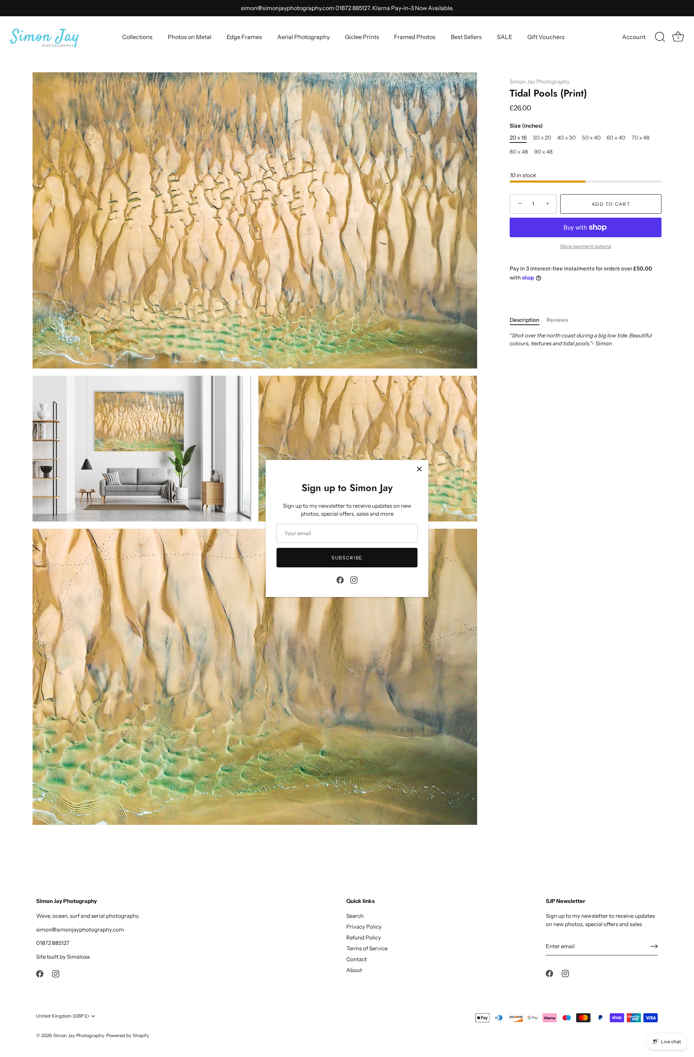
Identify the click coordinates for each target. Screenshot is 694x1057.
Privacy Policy (364, 926)
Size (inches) (526, 126)
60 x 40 (616, 138)
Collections (137, 37)
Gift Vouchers (546, 37)
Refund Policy (363, 937)
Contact (356, 959)
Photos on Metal (189, 37)
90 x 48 (543, 152)
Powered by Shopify (127, 1035)
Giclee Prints (362, 37)
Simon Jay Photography (540, 81)
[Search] (660, 37)
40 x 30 (566, 138)
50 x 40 (591, 138)
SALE (504, 37)
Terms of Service (366, 948)
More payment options (585, 246)
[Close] (419, 469)
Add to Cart (611, 204)
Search (355, 915)
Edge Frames (244, 37)
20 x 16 (518, 138)
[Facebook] (340, 579)
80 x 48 (519, 152)
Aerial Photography (303, 37)
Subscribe (347, 558)
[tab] (528, 320)
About (354, 970)
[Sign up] (654, 946)
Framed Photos (415, 37)
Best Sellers (466, 37)
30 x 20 (542, 138)
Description (524, 319)
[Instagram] (353, 579)
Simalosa (78, 956)
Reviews (557, 319)
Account (634, 37)
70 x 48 (640, 138)
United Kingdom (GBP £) (62, 1016)
